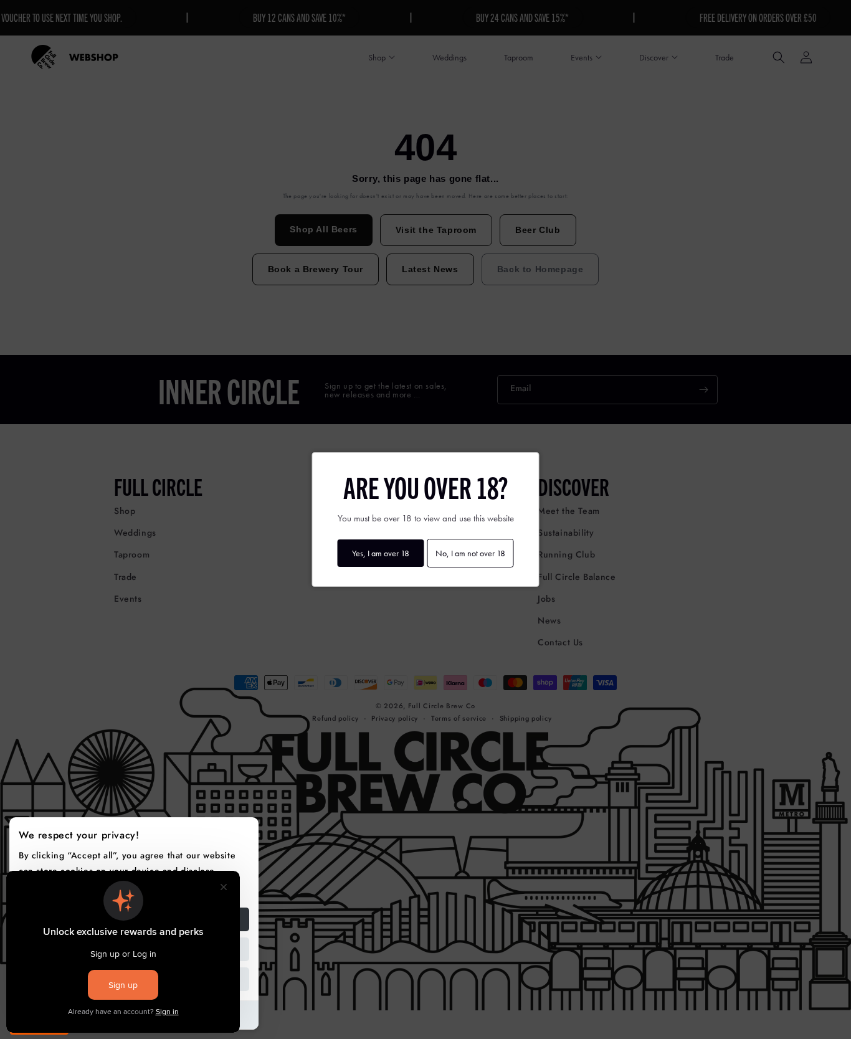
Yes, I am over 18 (380, 553)
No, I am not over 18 (470, 553)
